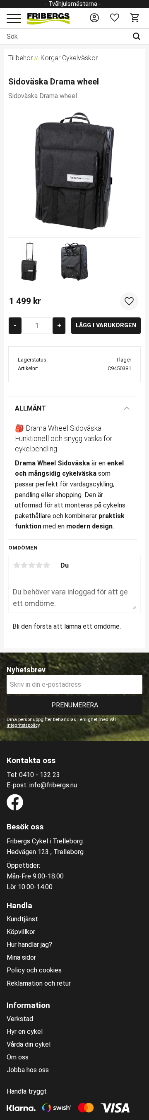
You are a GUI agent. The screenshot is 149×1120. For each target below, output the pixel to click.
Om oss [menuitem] (18, 1057)
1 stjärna (16, 565)
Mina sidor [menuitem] (21, 957)
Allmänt (30, 408)
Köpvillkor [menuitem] (21, 932)
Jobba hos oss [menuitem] (28, 1070)
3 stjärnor (31, 565)
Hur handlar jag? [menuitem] (29, 945)
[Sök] (138, 37)
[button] (14, 19)
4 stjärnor (39, 565)
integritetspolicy (23, 725)
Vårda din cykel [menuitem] (28, 1044)
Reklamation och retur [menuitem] (39, 983)
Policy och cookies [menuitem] (34, 970)
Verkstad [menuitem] (20, 1019)
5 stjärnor (46, 565)
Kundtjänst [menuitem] (22, 919)
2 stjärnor (24, 565)
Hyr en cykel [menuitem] (25, 1031)
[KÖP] (106, 325)
